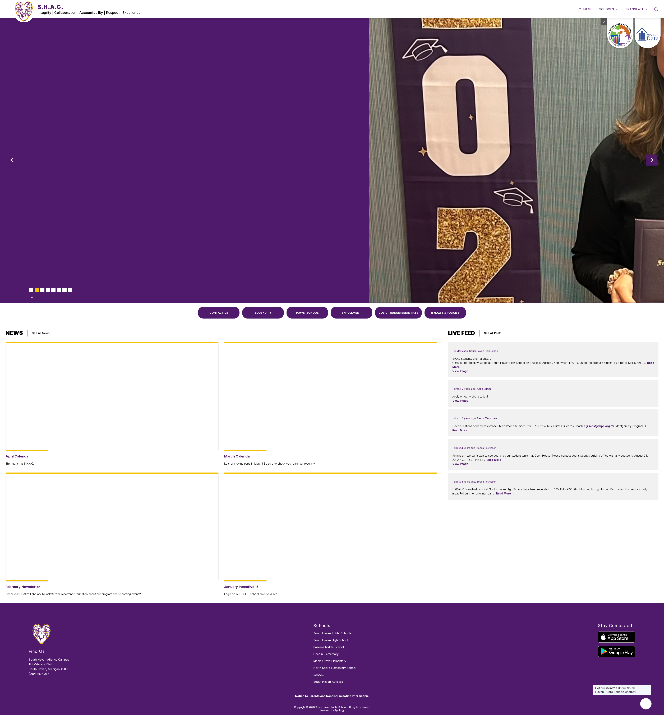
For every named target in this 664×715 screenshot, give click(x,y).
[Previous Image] (12, 160)
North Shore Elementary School (334, 668)
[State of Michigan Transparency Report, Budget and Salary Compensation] (620, 33)
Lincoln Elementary (326, 654)
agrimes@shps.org (597, 426)
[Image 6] (59, 290)
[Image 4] (48, 290)
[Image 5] (53, 290)
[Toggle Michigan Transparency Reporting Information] (604, 21)
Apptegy (339, 710)
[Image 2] (37, 290)
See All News (40, 333)
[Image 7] (64, 290)
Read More (459, 430)
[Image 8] (70, 290)
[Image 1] (31, 290)
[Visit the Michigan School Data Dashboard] (648, 33)
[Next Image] (651, 160)
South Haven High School (330, 640)
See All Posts (492, 333)
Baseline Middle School (328, 647)
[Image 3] (42, 290)
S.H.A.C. (318, 674)
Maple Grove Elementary (329, 661)
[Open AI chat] (646, 704)
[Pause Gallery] (32, 297)
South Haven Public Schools (332, 633)
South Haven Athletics (328, 681)
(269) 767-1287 (39, 673)
